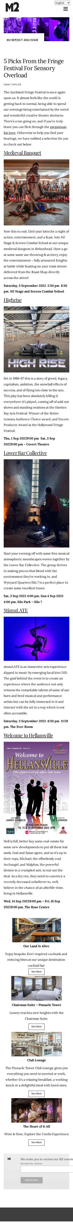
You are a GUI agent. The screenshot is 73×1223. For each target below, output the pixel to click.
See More (36, 972)
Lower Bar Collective (25, 452)
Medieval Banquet (22, 152)
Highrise (13, 299)
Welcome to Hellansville (28, 735)
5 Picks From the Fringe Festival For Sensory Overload (34, 68)
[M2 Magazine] (16, 10)
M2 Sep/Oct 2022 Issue (22, 40)
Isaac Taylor (12, 84)
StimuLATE (16, 610)
